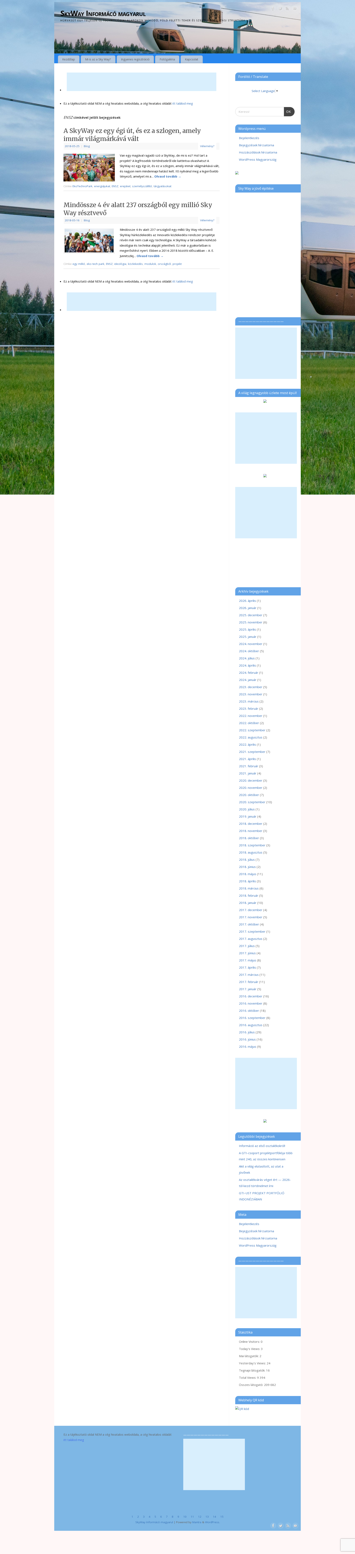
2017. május (247, 960)
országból (164, 264)
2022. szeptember (252, 730)
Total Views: (248, 1377)
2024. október (249, 651)
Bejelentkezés (249, 138)
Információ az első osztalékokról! (262, 1146)
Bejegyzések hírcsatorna (256, 145)
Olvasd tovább (167, 176)
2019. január (247, 816)
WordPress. (212, 1522)
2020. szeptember (252, 802)
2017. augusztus (250, 939)
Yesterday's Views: (253, 1363)
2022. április (247, 744)
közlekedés (135, 264)
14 (214, 1516)
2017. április (247, 967)
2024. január (247, 680)
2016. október (249, 1010)
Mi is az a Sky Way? (98, 59)
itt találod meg (182, 103)
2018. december (250, 823)
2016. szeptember (252, 1018)
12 (199, 1516)
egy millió (79, 264)
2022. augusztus (250, 737)
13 (207, 1516)
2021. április (247, 759)
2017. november (250, 917)
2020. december (250, 780)
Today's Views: (250, 1349)
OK (287, 110)
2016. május (247, 1046)
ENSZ (115, 186)
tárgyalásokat (162, 186)
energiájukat (102, 186)
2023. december (250, 687)
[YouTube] (295, 9)
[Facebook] (273, 9)
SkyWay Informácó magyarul (103, 13)
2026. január (247, 608)
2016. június (247, 1039)
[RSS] (287, 9)
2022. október (249, 723)
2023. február (248, 708)
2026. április (247, 601)
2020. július (247, 809)
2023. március (249, 701)
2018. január (247, 903)
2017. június (247, 953)
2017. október (249, 924)
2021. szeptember (252, 752)
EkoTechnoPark (82, 186)
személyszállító (142, 186)
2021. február (248, 766)
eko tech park (95, 264)
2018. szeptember (252, 845)
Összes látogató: (251, 1385)
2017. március (249, 975)
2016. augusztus (250, 1025)
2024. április (247, 665)
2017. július (247, 946)
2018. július (247, 859)
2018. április (247, 881)
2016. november (250, 1003)
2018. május (247, 874)
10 (185, 1516)
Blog (87, 146)
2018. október (249, 838)
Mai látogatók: (249, 1356)
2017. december (250, 910)
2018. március (249, 888)
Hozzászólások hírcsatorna (258, 152)
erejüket (125, 186)
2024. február (248, 672)
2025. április (247, 629)
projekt (177, 264)
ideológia (120, 264)
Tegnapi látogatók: (252, 1370)
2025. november (250, 622)
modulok (150, 264)
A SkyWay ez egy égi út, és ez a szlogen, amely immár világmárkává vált (132, 135)
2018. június (247, 867)
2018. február (248, 895)
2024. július (247, 658)
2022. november (250, 716)
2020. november (250, 788)
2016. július (247, 1032)
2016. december (250, 996)
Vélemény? (207, 146)
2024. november (250, 644)
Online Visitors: (250, 1341)
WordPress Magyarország (258, 159)
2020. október (249, 795)
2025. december (250, 615)
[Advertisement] (141, 82)
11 (192, 1516)
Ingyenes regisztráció (135, 59)
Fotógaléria (167, 59)
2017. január (247, 989)
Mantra (196, 1522)
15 (222, 1516)
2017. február (248, 982)
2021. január (247, 773)
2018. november (250, 831)
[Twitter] (280, 9)
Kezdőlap (68, 59)
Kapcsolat (191, 59)
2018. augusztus (250, 852)
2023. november (250, 694)
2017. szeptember (252, 931)
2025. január (247, 637)
